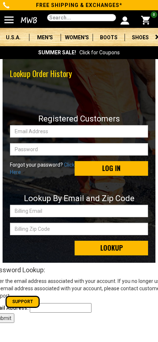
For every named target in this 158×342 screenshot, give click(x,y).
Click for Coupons (79, 52)
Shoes (140, 37)
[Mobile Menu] (9, 16)
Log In (111, 168)
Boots (109, 37)
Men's (45, 37)
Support (22, 301)
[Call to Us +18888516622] (6, 6)
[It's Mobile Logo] (26, 20)
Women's (77, 37)
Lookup (111, 247)
